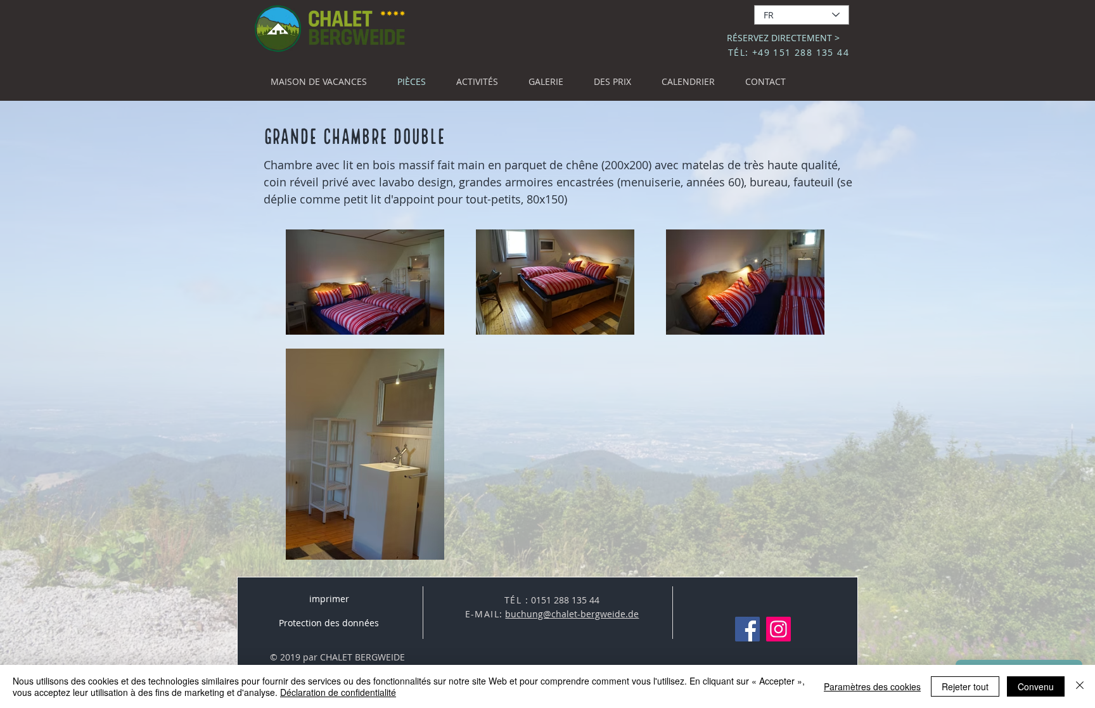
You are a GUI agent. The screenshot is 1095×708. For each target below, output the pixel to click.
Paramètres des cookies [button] (872, 686)
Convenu (1036, 686)
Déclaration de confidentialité (338, 692)
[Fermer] (1079, 686)
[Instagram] (778, 629)
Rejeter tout (965, 686)
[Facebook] (747, 629)
